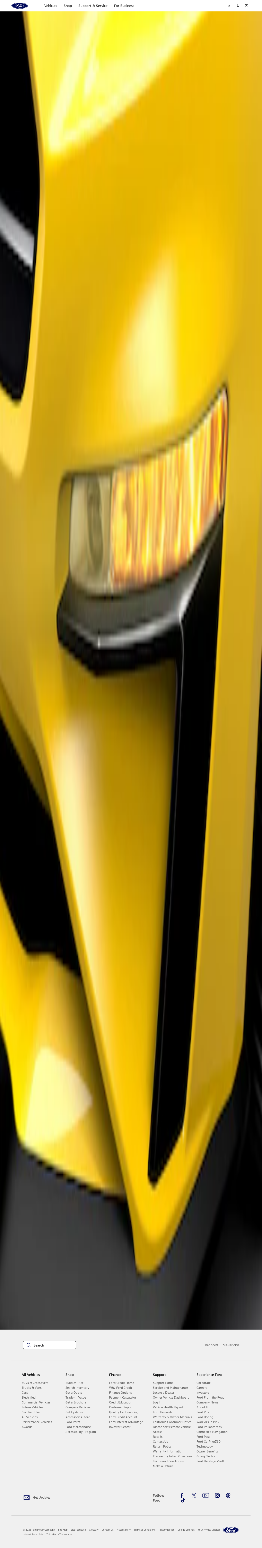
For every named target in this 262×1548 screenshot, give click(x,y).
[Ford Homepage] (231, 1530)
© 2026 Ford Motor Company (39, 1529)
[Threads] (228, 1495)
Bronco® (211, 1345)
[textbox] (49, 1345)
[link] (63, 1529)
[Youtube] (205, 1495)
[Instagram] (217, 1495)
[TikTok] (183, 1500)
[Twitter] (193, 1495)
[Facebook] (183, 1495)
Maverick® (231, 1345)
